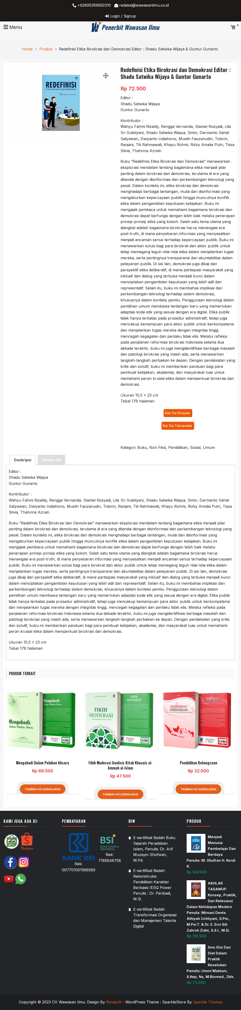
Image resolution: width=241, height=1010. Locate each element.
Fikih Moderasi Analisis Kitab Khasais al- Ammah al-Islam (120, 765)
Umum (209, 447)
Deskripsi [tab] (22, 460)
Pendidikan (178, 447)
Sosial (195, 447)
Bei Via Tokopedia (178, 426)
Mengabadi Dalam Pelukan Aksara (42, 763)
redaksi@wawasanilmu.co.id (144, 5)
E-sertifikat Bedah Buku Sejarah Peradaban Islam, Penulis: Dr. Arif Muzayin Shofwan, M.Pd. (154, 849)
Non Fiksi (157, 447)
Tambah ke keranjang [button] (42, 789)
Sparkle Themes (207, 1002)
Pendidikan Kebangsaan (198, 763)
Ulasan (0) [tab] (51, 460)
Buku (142, 447)
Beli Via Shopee (178, 413)
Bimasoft (113, 1002)
